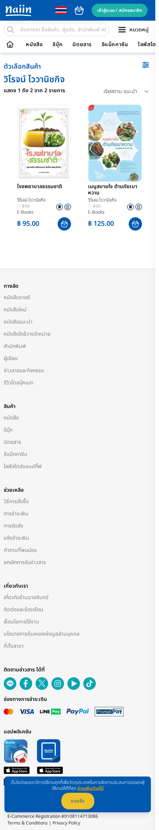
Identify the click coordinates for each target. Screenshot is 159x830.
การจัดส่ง (13, 526)
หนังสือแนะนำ (18, 322)
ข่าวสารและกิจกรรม (24, 370)
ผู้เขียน (11, 358)
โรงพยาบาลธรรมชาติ (39, 187)
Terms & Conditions (27, 823)
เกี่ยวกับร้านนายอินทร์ (26, 597)
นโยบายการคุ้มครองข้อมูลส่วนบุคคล (42, 634)
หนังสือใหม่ (15, 310)
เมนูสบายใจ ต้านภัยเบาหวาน (112, 190)
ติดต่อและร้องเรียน (23, 609)
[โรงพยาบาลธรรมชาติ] (44, 143)
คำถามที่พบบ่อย (20, 550)
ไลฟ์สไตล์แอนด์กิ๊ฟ (23, 466)
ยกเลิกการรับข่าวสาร (25, 562)
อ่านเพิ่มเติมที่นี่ (90, 788)
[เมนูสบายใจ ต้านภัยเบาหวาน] (115, 143)
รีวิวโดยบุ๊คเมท (19, 383)
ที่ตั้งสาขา (14, 646)
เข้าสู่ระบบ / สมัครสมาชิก (119, 10)
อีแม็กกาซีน (115, 44)
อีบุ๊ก (58, 44)
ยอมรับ (78, 801)
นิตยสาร (82, 44)
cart (79, 10)
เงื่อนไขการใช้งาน (21, 622)
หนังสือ (34, 44)
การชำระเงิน (16, 514)
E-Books (25, 212)
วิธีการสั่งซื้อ (16, 501)
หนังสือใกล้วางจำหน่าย (27, 334)
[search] (10, 29)
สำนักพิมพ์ (15, 346)
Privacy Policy (66, 823)
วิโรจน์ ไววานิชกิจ (31, 200)
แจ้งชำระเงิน (16, 538)
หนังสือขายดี (17, 297)
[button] (64, 224)
